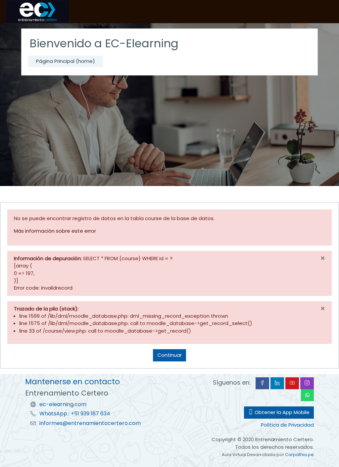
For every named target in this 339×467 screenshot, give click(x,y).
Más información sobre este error (55, 230)
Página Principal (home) (65, 61)
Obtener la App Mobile (281, 412)
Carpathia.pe (299, 454)
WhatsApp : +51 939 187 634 (74, 413)
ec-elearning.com (62, 404)
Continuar (169, 354)
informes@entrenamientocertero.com (90, 423)
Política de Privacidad (287, 424)
